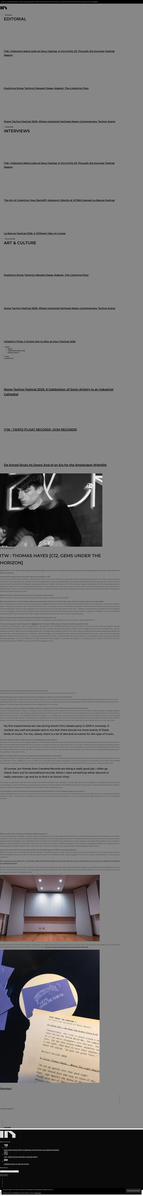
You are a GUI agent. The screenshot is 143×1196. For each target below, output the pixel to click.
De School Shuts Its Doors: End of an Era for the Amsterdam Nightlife (55, 465)
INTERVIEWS (9, 126)
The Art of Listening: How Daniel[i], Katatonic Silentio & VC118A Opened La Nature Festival (59, 200)
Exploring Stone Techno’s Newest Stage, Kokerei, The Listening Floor (46, 88)
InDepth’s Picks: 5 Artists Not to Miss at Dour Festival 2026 (39, 341)
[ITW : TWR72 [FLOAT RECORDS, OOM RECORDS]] (6, 1154)
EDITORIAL (8, 15)
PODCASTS (10, 548)
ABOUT (7, 346)
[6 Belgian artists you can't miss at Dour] (6, 1161)
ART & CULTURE (10, 238)
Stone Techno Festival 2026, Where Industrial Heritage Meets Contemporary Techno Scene (59, 121)
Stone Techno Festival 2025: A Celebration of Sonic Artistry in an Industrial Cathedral (31, 1150)
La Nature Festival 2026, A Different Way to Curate (35, 233)
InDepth (34, 624)
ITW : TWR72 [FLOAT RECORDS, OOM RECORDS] (40, 429)
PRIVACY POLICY (13, 352)
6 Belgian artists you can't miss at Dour (16, 1164)
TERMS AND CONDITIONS (16, 350)
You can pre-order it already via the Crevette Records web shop (66, 947)
